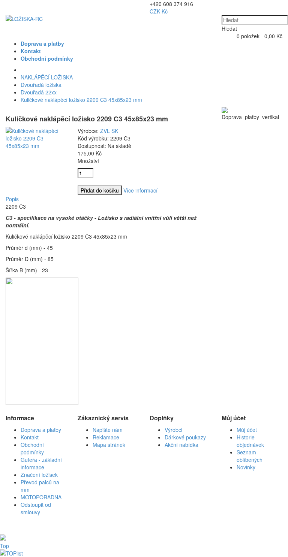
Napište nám (108, 429)
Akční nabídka (181, 444)
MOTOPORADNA (41, 497)
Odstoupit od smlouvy (36, 508)
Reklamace (106, 437)
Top (4, 546)
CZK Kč (159, 11)
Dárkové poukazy (185, 437)
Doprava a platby (41, 429)
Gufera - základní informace (41, 463)
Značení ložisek (39, 474)
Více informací (140, 190)
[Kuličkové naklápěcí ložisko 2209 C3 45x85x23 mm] (36, 145)
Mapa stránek (109, 444)
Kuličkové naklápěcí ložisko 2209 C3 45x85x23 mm (81, 99)
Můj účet (247, 429)
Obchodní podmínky (32, 448)
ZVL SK (109, 130)
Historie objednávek (250, 440)
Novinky (246, 467)
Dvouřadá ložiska (41, 84)
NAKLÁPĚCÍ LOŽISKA (47, 77)
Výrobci (173, 429)
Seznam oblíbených (249, 455)
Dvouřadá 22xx (39, 92)
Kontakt (30, 437)
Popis (12, 199)
